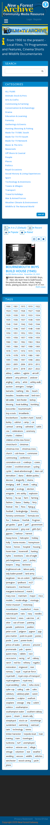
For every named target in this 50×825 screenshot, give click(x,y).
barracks (10, 391)
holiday (35, 538)
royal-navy (27, 680)
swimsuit (35, 725)
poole (8, 640)
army (17, 382)
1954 (37, 333)
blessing (9, 404)
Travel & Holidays (14, 194)
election (30, 489)
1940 (8, 324)
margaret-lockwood (15, 591)
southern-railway (34, 711)
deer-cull (39, 471)
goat (20, 524)
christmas (24, 444)
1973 (30, 351)
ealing (34, 484)
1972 (23, 351)
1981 (37, 355)
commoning (11, 457)
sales (34, 689)
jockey (33, 560)
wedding (9, 756)
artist (25, 382)
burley (8, 422)
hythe (8, 555)
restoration (11, 667)
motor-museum (13, 604)
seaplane (10, 702)
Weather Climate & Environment (21, 202)
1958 (30, 337)
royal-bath (10, 676)
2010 (30, 364)
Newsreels (10, 149)
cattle (38, 426)
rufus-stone (34, 685)
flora (23, 506)
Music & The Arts (13, 144)
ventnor (9, 747)
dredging (10, 484)
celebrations (17, 431)
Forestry (9, 120)
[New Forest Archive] (25, 9)
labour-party (28, 569)
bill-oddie (10, 400)
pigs (40, 631)
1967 (23, 346)
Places (8, 161)
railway (36, 658)
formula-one (33, 515)
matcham (22, 596)
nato (23, 613)
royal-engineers (13, 680)
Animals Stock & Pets (16, 95)
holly (8, 542)
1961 (15, 342)
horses (17, 547)
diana (20, 475)
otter (8, 622)
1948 (30, 328)
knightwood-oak (13, 569)
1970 (8, 351)
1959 (37, 337)
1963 (30, 342)
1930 (15, 315)
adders (17, 373)
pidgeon (22, 631)
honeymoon (33, 542)
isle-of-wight (31, 555)
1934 (37, 315)
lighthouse (37, 578)
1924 (8, 311)
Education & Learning (16, 116)
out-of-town (18, 622)
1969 (37, 346)
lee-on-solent (24, 578)
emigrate (10, 493)
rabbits (23, 653)
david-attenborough (23, 471)
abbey (8, 373)
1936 (15, 319)
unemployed (28, 742)
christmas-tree (12, 449)
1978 (15, 355)
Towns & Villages (14, 186)
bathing (20, 391)
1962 (23, 342)
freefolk (25, 520)
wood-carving (25, 760)
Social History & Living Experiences (23, 173)
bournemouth (24, 408)
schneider (10, 698)
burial (38, 417)
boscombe (11, 408)
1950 (8, 333)
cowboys (27, 462)
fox (7, 520)
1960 (8, 342)
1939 (37, 319)
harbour (19, 533)
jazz (25, 560)
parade (9, 627)
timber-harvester (13, 734)
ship (28, 702)
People (8, 157)
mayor (33, 596)
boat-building (22, 404)
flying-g (31, 506)
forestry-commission (15, 515)
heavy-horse (11, 538)
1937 (23, 319)
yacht (36, 760)
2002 (37, 360)
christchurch (11, 444)
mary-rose (10, 596)
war (28, 751)
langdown (10, 578)
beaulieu (9, 395)
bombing (35, 404)
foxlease (15, 520)
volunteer (19, 751)
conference (25, 457)
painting (30, 622)
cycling (36, 466)
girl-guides (10, 524)
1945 (8, 328)
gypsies (9, 533)
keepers (9, 564)
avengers (20, 386)
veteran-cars (21, 747)
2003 (8, 364)
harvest (29, 533)
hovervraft (23, 551)
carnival (9, 426)
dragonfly (20, 480)
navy (30, 613)
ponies (38, 636)
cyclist (8, 471)
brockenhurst (12, 417)
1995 (8, 360)
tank (8, 729)
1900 (8, 306)
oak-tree (30, 618)
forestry (34, 511)
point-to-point (26, 636)
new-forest (11, 618)
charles (9, 435)
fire (16, 506)
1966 (15, 346)
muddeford (26, 609)
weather (36, 751)
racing (21, 658)
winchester (11, 760)
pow (16, 640)
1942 (23, 324)
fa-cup (18, 498)
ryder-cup (10, 689)
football (9, 511)
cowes (37, 462)
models (9, 600)
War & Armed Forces (15, 198)
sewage (20, 702)
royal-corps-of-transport (29, 676)
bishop (33, 400)
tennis (28, 729)
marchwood (24, 587)
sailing (20, 689)
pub (21, 649)
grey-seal (25, 529)
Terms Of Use (41, 819)
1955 (8, 337)
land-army (29, 573)
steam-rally (28, 716)
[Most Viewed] (39, 239)
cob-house (19, 453)
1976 (8, 355)
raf (28, 658)
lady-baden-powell (14, 573)
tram (18, 738)
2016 (15, 368)
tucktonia (10, 742)
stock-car (23, 720)
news (21, 618)
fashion (9, 502)
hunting (34, 551)
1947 (23, 328)
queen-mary (11, 653)
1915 (23, 306)
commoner (32, 453)
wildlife (29, 756)
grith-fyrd (36, 529)
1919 (30, 306)
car (33, 422)
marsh (29, 591)
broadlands (24, 413)
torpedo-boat (30, 734)
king (18, 564)
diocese (9, 480)
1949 (37, 328)
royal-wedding (12, 685)
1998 (30, 360)
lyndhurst (22, 582)
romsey (9, 671)
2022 (37, 368)
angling (9, 382)
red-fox (17, 662)
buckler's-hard (27, 417)
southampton (22, 707)
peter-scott (11, 631)
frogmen (36, 520)
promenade (11, 649)
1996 (15, 360)
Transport (10, 190)
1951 (15, 333)
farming (34, 498)
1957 (23, 337)
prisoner (36, 645)
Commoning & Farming (17, 103)
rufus (24, 685)
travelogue (27, 738)
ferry (34, 502)
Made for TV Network (16, 140)
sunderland (11, 725)
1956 (15, 337)
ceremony (30, 431)
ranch (8, 662)
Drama (8, 112)
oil (38, 618)
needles (38, 613)
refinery (26, 662)
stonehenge (35, 720)
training (9, 738)
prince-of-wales (13, 645)
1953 (30, 333)
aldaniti (9, 377)
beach (35, 391)
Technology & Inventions (18, 181)
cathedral (29, 426)
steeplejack (11, 720)
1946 (15, 328)
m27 (31, 582)
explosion (33, 493)
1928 (37, 311)
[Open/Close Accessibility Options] (45, 4)
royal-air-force (29, 671)
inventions (18, 555)
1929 (8, 315)
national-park (12, 613)
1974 (37, 351)
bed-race (36, 395)
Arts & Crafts (12, 99)
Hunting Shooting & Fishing (19, 128)
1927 (30, 311)
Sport (8, 177)
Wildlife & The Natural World (19, 206)
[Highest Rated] (43, 239)
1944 (37, 324)
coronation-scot (13, 462)
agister (26, 373)
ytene (8, 765)
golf (27, 524)
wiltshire (38, 756)
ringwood (23, 667)
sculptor (21, 698)
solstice (9, 707)
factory (9, 498)
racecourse (11, 658)
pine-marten (11, 636)
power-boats (26, 640)
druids (26, 484)
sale (27, 689)
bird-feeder (22, 400)
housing (36, 547)
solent (36, 702)
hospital (26, 547)
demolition (11, 475)
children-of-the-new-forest (18, 440)
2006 (23, 364)
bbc (27, 391)
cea (7, 431)
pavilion (30, 627)
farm (26, 498)
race (31, 653)
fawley (26, 502)
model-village (22, 600)
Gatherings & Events (15, 124)
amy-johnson (21, 377)
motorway (27, 604)
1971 (15, 351)
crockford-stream (22, 466)
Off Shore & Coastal (15, 153)
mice (40, 596)
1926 (23, 311)
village (33, 747)
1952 (23, 333)
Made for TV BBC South (17, 132)
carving (19, 426)
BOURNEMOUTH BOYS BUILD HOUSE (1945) (22, 269)
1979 (23, 355)
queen (28, 649)
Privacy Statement (23, 819)
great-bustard (12, 529)
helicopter (24, 538)
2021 (30, 368)
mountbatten (12, 609)
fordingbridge (22, 511)
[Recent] (34, 239)
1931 (23, 315)
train (41, 734)
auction (9, 386)
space (8, 716)
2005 (15, 364)
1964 (37, 342)
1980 (30, 355)
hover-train (11, 551)
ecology (20, 489)
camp (26, 422)
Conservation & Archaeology (19, 107)
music (36, 609)
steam (17, 716)
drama (30, 480)
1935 (8, 319)
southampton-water (15, 711)
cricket (9, 466)
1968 (30, 346)
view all (41, 214)
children (18, 435)
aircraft (35, 373)
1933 (30, 315)
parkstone (19, 627)
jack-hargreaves (13, 560)
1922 (37, 306)
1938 (30, 319)
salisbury (10, 694)
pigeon (32, 631)
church (9, 453)
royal (18, 671)
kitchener (26, 564)
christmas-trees (29, 449)
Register (37, 19)
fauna (18, 502)
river (32, 667)
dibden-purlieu (32, 475)
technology (18, 729)
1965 (8, 346)
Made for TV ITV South (16, 136)
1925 (15, 311)
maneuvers (11, 587)
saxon (35, 694)
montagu (34, 600)
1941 (15, 324)
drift (18, 484)
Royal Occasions (13, 169)
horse (8, 547)
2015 (8, 368)
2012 (37, 364)
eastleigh (10, 489)
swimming (23, 725)
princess (26, 645)
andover (34, 377)
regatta (36, 662)
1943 (30, 324)
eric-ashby (21, 493)
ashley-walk (35, 382)
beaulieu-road (22, 395)
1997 (23, 360)
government (37, 524)
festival (9, 506)
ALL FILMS (10, 91)
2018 (23, 368)
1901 (15, 306)
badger (30, 386)
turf (18, 742)
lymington (10, 582)
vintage (9, 751)
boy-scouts (11, 413)
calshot (17, 422)
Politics (9, 165)
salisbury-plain (23, 694)
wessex (19, 756)
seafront (31, 698)
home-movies (19, 542)
